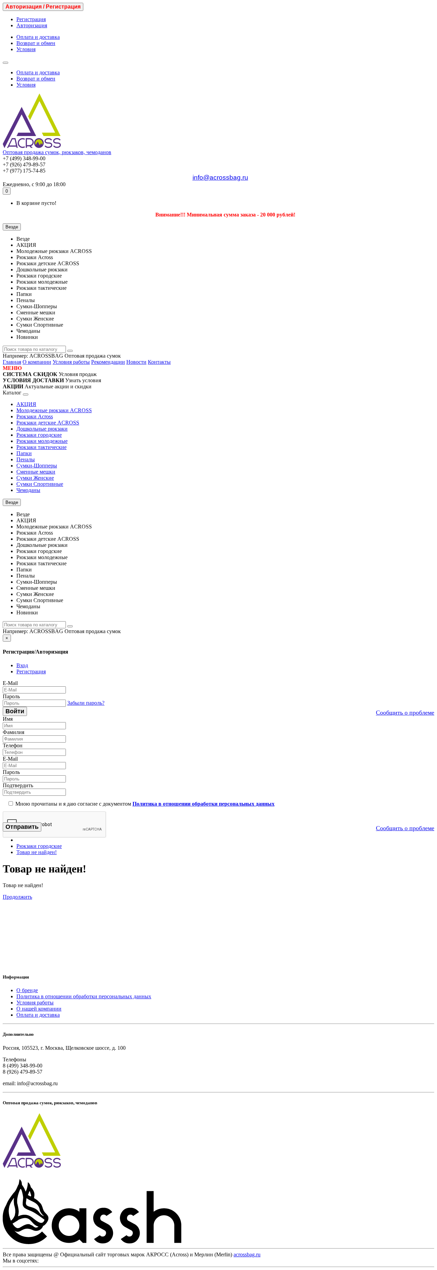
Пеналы (25, 459)
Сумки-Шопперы (36, 465)
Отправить (22, 826)
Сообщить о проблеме (405, 712)
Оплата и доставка (38, 37)
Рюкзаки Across (34, 416)
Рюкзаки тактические (41, 447)
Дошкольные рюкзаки (42, 429)
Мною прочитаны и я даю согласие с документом (144, 804)
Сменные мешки (35, 472)
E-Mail (10, 683)
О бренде (27, 990)
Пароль (11, 696)
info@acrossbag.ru (220, 177)
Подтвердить (18, 785)
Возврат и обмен (35, 43)
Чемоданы (28, 490)
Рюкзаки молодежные (42, 441)
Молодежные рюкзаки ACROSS (54, 410)
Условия (26, 49)
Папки (24, 453)
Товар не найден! (36, 852)
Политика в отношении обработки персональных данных (83, 996)
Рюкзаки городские (39, 435)
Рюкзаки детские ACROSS (47, 422)
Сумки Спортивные (39, 484)
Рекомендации (108, 362)
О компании (37, 362)
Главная (12, 362)
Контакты (159, 362)
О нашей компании (38, 1009)
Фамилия (13, 732)
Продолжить (17, 897)
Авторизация (31, 25)
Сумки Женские (35, 478)
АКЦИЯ (26, 404)
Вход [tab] (22, 665)
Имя (8, 719)
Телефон (13, 745)
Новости (136, 362)
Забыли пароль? (85, 703)
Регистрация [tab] (31, 671)
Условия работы (71, 362)
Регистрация (31, 19)
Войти (14, 711)
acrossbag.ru (247, 1254)
